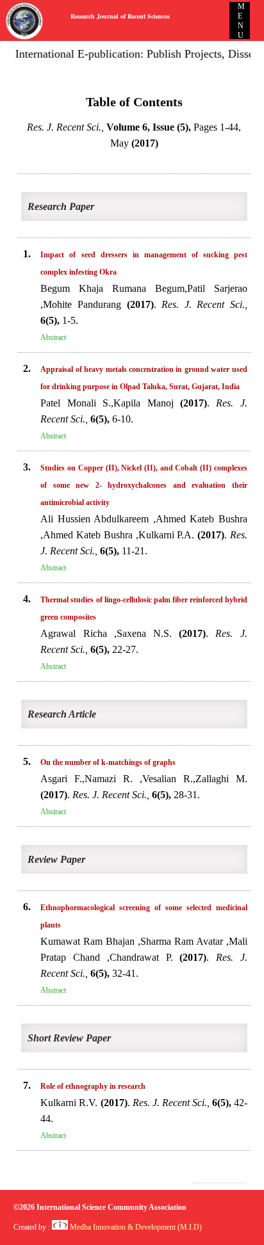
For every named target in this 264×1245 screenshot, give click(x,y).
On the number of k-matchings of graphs (108, 762)
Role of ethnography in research (92, 1086)
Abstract (53, 337)
